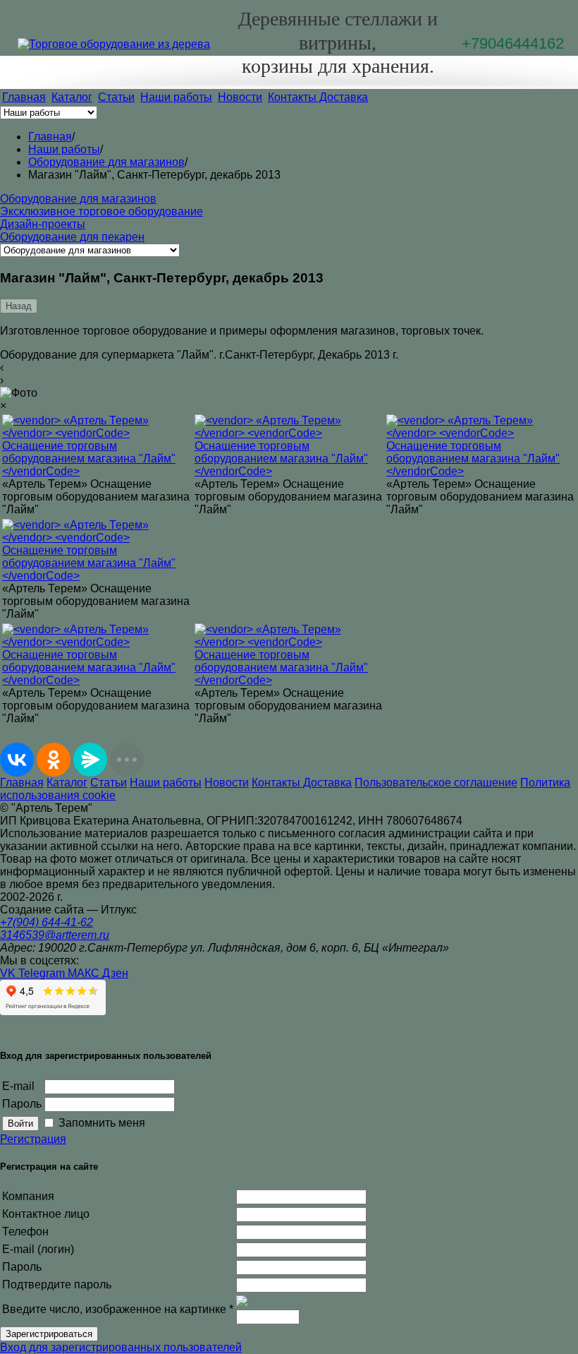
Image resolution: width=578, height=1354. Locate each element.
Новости (240, 97)
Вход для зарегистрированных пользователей (121, 1347)
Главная (24, 97)
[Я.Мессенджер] (90, 760)
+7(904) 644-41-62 (46, 922)
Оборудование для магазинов (78, 199)
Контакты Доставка (318, 97)
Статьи (116, 97)
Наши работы (176, 97)
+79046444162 (513, 43)
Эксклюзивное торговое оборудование (101, 211)
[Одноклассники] (53, 760)
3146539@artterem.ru (54, 935)
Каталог (71, 97)
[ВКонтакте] (17, 760)
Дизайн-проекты (42, 224)
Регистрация (33, 1139)
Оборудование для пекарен (72, 237)
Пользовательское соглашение (436, 783)
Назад (19, 306)
